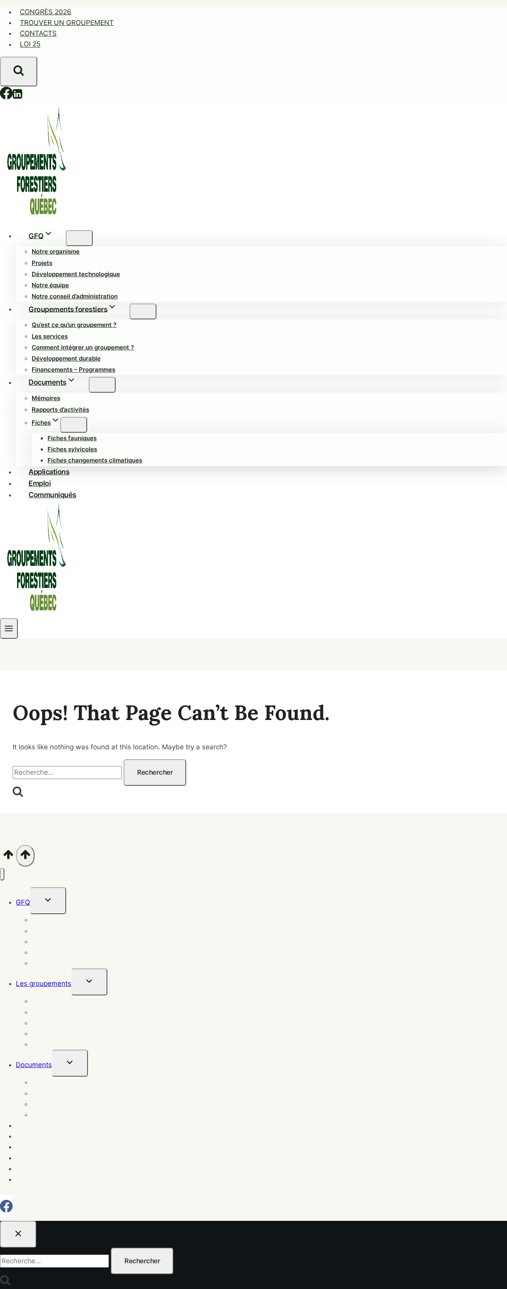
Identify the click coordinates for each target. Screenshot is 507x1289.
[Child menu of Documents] (102, 385)
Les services (50, 336)
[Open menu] (9, 628)
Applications (49, 472)
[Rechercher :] (68, 772)
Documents (34, 1065)
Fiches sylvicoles (72, 449)
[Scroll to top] (8, 856)
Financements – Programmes (73, 369)
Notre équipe (50, 285)
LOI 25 (30, 44)
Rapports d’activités (60, 409)
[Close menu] (2, 874)
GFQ (23, 902)
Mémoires (46, 398)
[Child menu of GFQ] (79, 238)
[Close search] (18, 1234)
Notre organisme (56, 251)
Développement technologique (76, 274)
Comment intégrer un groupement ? (83, 347)
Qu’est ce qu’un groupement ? (74, 324)
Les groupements (43, 983)
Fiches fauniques (72, 438)
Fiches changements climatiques (95, 460)
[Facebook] (6, 95)
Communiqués (52, 495)
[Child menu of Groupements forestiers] (143, 311)
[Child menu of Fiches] (73, 425)
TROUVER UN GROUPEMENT (67, 23)
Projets (42, 263)
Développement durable (66, 358)
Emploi (40, 483)
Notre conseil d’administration (75, 296)
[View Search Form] (18, 71)
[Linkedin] (17, 95)
